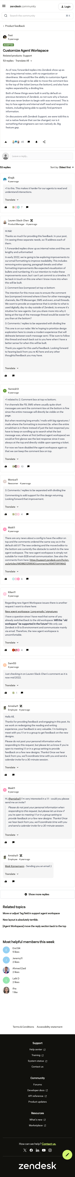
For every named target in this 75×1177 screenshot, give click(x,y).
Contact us (37, 1066)
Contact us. (49, 1144)
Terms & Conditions (23, 1026)
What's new (36, 1119)
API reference (36, 1096)
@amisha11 (14, 798)
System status (36, 1060)
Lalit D (16, 978)
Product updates (37, 1101)
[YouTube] (44, 1150)
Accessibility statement (49, 1026)
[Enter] (6, 15)
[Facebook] (31, 1150)
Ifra (14, 988)
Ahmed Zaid (19, 968)
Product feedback (15, 25)
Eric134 (16, 948)
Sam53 (12, 663)
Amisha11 (13, 706)
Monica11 (13, 479)
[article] (37, 193)
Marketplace (36, 1125)
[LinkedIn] (37, 1150)
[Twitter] (25, 1150)
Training (36, 1055)
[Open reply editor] (37, 156)
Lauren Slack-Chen (18, 220)
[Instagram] (50, 1150)
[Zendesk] (37, 1168)
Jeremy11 (17, 958)
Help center (36, 1049)
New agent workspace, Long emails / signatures (31, 611)
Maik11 (11, 527)
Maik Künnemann (14, 866)
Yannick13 (13, 388)
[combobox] (37, 15)
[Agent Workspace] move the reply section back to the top (34, 926)
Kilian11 (12, 592)
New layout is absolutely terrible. (20, 919)
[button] (4, 7)
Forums (37, 1084)
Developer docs (36, 1090)
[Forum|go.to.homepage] (23, 6)
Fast (10, 35)
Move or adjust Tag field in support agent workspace (31, 913)
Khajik (11, 177)
